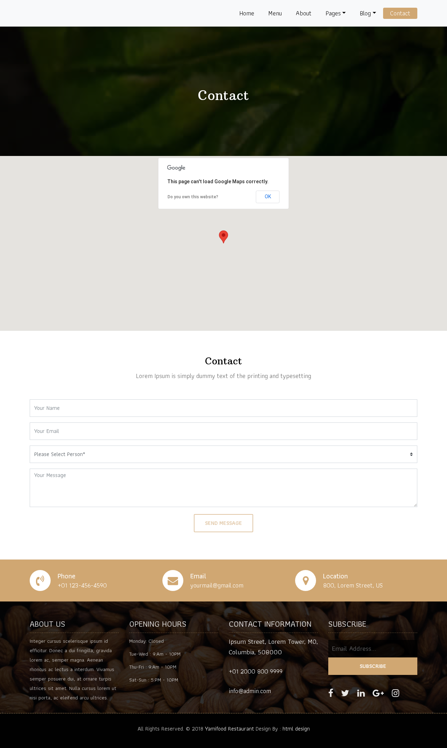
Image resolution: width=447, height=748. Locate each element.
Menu (275, 13)
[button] (223, 236)
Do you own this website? (193, 196)
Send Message (223, 523)
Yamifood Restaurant (229, 728)
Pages (333, 13)
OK (268, 196)
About (304, 13)
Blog (365, 13)
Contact (400, 13)
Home (246, 13)
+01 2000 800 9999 (256, 671)
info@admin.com (250, 691)
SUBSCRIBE (373, 666)
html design (296, 728)
